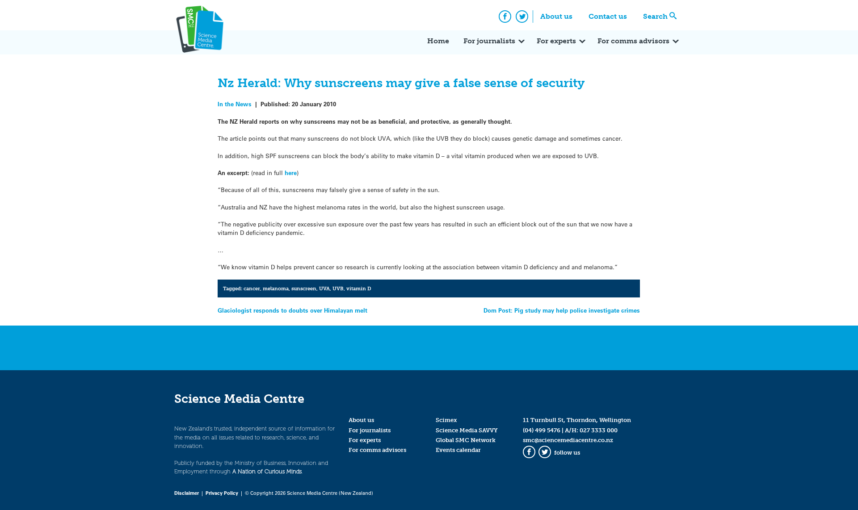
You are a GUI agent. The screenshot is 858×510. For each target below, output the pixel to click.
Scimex (446, 420)
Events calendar (458, 450)
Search (655, 16)
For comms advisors (633, 41)
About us (556, 16)
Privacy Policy (222, 492)
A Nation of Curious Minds (267, 471)
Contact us (608, 16)
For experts (556, 41)
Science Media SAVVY (467, 430)
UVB (338, 288)
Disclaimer (186, 492)
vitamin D (358, 288)
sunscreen (303, 288)
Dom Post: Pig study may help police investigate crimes (562, 310)
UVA (324, 288)
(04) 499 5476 (541, 430)
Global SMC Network (466, 440)
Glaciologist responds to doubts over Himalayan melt (292, 310)
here (291, 172)
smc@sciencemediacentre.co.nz (568, 440)
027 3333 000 (599, 430)
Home (438, 41)
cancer (252, 288)
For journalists (489, 41)
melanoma (276, 288)
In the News (235, 104)
